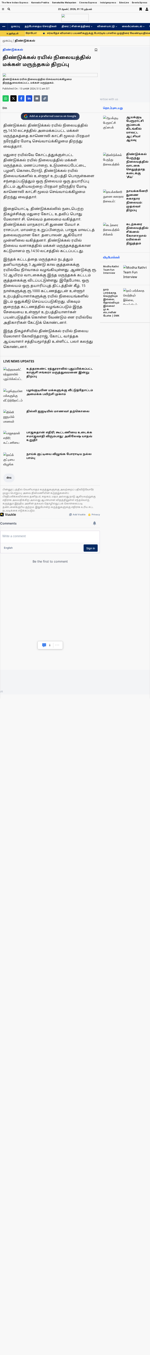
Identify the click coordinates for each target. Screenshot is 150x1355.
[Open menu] (3, 9)
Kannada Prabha (40, 2)
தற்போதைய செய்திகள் (41, 26)
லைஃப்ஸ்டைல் (132, 26)
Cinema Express (88, 2)
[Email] (37, 98)
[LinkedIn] (29, 98)
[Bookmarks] (141, 9)
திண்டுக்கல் (13, 50)
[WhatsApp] (6, 98)
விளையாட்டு (106, 26)
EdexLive (124, 2)
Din (5, 108)
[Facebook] (21, 98)
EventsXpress (139, 2)
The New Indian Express (15, 2)
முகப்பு (15, 26)
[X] (13, 98)
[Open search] (9, 9)
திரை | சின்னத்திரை (76, 26)
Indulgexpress (108, 2)
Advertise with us (107, 99)
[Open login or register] (147, 9)
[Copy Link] (45, 98)
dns (9, 478)
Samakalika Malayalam (64, 2)
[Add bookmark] (96, 50)
